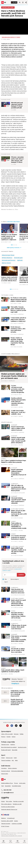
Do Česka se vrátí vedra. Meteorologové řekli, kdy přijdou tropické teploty (19, 299)
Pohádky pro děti (17, 804)
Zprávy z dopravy (12, 768)
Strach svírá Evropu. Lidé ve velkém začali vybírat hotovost (18, 428)
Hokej (15, 757)
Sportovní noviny (22, 747)
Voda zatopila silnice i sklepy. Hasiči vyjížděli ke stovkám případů (12, 670)
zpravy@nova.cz (9, 792)
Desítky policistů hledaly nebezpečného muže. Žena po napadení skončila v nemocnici (18, 401)
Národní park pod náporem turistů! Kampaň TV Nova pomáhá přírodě (17, 105)
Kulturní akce (4, 773)
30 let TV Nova (5, 826)
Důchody (16, 734)
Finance (3, 736)
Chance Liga (9, 757)
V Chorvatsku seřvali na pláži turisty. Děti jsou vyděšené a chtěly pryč (18, 319)
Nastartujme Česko (8, 7)
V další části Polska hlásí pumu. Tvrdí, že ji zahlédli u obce (18, 412)
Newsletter (8, 786)
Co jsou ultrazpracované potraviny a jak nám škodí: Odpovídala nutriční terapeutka (17, 389)
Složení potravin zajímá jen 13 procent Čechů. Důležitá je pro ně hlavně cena (14, 376)
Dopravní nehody (5, 771)
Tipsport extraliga (5, 760)
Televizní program (5, 823)
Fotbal (3, 757)
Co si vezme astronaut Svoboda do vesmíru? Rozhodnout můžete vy (18, 537)
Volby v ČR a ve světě (7, 734)
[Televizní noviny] (6, 681)
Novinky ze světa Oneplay (8, 806)
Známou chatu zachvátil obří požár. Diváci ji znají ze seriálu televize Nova (9, 279)
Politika (21, 734)
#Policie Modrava (7, 257)
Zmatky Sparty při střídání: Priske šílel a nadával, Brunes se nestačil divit (17, 702)
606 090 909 (7, 790)
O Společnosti (10, 818)
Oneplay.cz (15, 683)
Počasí (13, 611)
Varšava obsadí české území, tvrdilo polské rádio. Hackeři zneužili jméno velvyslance (18, 440)
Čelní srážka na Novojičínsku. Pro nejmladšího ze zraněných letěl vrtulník (18, 526)
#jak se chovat (6, 263)
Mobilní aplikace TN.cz (7, 783)
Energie (8, 736)
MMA (16, 760)
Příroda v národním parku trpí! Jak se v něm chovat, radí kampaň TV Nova (17, 159)
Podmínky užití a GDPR (7, 821)
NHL (13, 760)
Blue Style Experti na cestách (9, 747)
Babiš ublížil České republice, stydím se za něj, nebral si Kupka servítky (18, 551)
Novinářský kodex (16, 786)
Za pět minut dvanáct (17, 509)
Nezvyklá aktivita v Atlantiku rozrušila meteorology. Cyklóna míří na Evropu (18, 615)
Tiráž (2, 786)
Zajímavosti (14, 483)
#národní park (18, 257)
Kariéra (16, 821)
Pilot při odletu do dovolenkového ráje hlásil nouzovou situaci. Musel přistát (18, 488)
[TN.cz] (3, 2)
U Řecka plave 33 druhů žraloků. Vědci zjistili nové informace (18, 627)
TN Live (15, 2)
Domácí (3, 458)
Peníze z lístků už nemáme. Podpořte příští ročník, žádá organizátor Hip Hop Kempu (17, 341)
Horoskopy (4, 768)
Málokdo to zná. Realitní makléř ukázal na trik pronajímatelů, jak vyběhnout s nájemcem (9, 237)
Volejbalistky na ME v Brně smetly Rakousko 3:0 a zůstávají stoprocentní (18, 693)
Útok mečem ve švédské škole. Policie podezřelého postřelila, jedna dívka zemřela (19, 639)
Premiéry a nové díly (18, 801)
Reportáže (14, 750)
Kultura (13, 736)
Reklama (3, 818)
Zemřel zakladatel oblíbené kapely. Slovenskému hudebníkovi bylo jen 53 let (18, 473)
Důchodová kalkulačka (17, 771)
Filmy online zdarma (6, 804)
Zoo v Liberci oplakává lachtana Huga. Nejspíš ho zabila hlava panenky (13, 461)
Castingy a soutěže (17, 823)
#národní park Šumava (8, 260)
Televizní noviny (5, 744)
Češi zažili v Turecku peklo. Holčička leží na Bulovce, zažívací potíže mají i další (18, 309)
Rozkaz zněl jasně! (6, 750)
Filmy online (9, 801)
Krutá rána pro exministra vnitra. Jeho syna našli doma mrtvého (18, 329)
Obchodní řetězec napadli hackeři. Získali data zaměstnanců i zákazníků (18, 500)
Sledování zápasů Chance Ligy (9, 809)
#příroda (19, 260)
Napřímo (12, 744)
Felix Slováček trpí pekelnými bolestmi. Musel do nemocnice (17, 591)
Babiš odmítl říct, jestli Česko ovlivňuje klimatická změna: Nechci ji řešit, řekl (18, 603)
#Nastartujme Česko (8, 255)
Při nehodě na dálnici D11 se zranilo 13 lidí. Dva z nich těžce (18, 650)
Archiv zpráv (22, 783)
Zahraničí (14, 425)
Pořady (3, 801)
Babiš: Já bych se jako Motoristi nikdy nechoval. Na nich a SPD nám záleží (19, 513)
